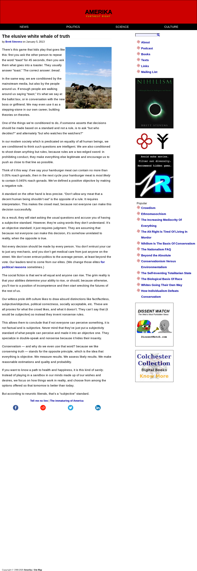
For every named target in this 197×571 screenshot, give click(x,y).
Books (145, 54)
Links (145, 66)
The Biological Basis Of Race (161, 279)
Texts (145, 60)
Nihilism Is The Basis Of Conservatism (168, 243)
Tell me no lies (39, 400)
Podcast (147, 48)
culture (171, 26)
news (24, 26)
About (145, 42)
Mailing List (149, 72)
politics (73, 26)
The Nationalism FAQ (156, 249)
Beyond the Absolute (156, 255)
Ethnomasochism (153, 214)
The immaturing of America (66, 400)
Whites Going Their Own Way (161, 285)
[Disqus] (57, 449)
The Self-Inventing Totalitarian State (166, 273)
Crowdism (148, 208)
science (122, 26)
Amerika (28, 570)
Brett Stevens (13, 41)
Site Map (38, 570)
